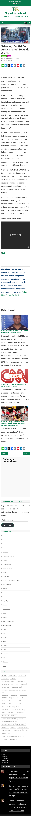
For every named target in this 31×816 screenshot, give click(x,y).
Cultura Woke (16, 687)
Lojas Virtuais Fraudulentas (9, 718)
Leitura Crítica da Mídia (8, 621)
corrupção (5, 684)
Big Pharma (12, 675)
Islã (4, 712)
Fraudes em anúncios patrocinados (11, 700)
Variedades (5, 662)
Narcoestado (20, 724)
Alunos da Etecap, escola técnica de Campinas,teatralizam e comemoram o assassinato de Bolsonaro (13, 423)
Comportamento (7, 564)
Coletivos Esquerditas (8, 681)
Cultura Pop (6, 687)
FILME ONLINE (6, 698)
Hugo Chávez (6, 709)
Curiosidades (6, 576)
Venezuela (13, 739)
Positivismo (17, 730)
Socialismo (6, 733)
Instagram (4, 760)
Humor (4, 613)
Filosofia (5, 592)
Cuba (23, 684)
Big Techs (22, 675)
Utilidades (5, 657)
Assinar (7, 525)
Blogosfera (5, 552)
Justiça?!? (5, 715)
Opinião (4, 641)
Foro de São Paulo (18, 698)
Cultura (4, 572)
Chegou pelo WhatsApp (8, 556)
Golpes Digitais (6, 600)
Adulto (4, 539)
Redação (18, 58)
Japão (10, 712)
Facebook (14, 695)
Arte (4, 675)
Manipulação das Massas (9, 721)
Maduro (22, 718)
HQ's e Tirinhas (6, 609)
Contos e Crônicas (7, 568)
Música (4, 633)
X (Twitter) (4, 758)
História (5, 605)
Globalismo (17, 703)
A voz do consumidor (8, 535)
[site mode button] (25, 23)
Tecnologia (5, 653)
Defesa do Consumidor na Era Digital (11, 580)
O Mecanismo (6, 730)
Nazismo (5, 727)
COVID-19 (15, 684)
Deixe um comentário (7, 60)
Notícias (4, 56)
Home (3, 754)
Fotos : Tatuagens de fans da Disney (27, 453)
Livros (13, 715)
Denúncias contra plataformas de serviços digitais (14, 691)
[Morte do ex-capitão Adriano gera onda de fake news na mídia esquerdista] (14, 322)
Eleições (5, 695)
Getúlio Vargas (6, 703)
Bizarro (4, 548)
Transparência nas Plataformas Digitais (13, 736)
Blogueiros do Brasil (15, 13)
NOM (13, 727)
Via (3, 253)
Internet (5, 617)
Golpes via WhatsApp (8, 706)
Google (19, 706)
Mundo (4, 629)
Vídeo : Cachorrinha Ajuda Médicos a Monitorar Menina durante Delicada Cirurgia (5, 453)
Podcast (5, 645)
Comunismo (21, 681)
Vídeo (9, 56)
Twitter (5, 739)
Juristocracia (20, 712)
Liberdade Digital (7, 625)
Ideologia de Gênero (18, 709)
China (13, 678)
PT (25, 730)
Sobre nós (4, 756)
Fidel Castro (23, 695)
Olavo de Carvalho (23, 727)
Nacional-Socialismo (8, 724)
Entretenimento (7, 584)
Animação (5, 543)
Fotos (4, 596)
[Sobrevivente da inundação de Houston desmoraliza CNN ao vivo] (14, 376)
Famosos (5, 588)
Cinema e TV (6, 560)
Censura (5, 678)
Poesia (4, 649)
